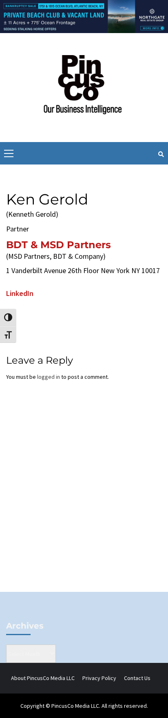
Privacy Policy (99, 678)
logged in (48, 376)
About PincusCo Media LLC (43, 678)
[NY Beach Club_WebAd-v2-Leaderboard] (84, 16)
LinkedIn (19, 293)
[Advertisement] (84, 500)
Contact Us (137, 678)
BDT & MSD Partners (58, 245)
